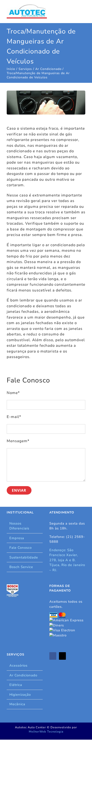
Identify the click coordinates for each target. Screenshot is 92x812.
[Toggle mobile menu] (83, 9)
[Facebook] (52, 656)
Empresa (16, 538)
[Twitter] (62, 656)
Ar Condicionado (23, 675)
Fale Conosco (20, 547)
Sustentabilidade (23, 557)
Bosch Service (21, 567)
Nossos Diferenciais (19, 526)
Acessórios (18, 665)
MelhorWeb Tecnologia (46, 732)
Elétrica (15, 685)
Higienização (20, 694)
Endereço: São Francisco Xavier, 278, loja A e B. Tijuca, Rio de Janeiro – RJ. (67, 560)
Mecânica (17, 704)
